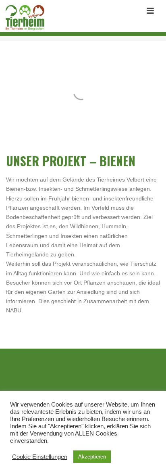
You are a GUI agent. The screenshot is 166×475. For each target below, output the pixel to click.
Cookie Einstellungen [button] (39, 457)
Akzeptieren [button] (92, 457)
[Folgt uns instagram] (89, 380)
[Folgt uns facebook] (70, 380)
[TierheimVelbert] (22, 18)
